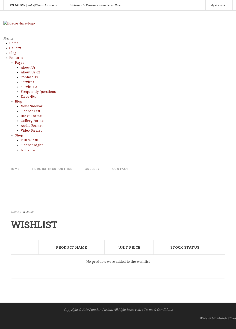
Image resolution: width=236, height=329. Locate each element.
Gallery (15, 48)
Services (27, 82)
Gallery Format (32, 121)
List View (28, 150)
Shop (19, 135)
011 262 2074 (17, 5)
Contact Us (29, 77)
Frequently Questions (38, 92)
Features (16, 58)
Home (13, 43)
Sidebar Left (30, 111)
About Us (28, 67)
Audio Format (31, 125)
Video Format (31, 130)
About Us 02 (30, 72)
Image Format (31, 116)
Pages (19, 62)
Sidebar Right (32, 145)
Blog (12, 53)
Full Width (29, 140)
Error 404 (28, 96)
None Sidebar (32, 106)
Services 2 (29, 87)
